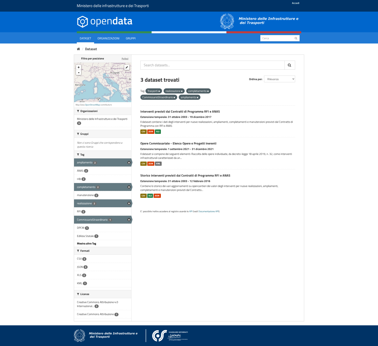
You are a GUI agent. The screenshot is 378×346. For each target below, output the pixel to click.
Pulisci (125, 58)
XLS (157, 131)
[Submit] (296, 38)
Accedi (295, 3)
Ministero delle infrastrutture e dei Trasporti (113, 6)
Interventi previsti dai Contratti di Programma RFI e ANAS (180, 111)
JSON (150, 131)
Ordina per (255, 79)
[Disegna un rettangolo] (126, 67)
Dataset (85, 38)
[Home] (78, 49)
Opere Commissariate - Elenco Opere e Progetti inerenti (178, 143)
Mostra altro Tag (86, 243)
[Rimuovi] (159, 91)
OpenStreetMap (92, 104)
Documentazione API (208, 211)
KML (158, 163)
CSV (143, 131)
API (191, 211)
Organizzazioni (108, 38)
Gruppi (131, 38)
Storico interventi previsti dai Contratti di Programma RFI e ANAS (185, 175)
